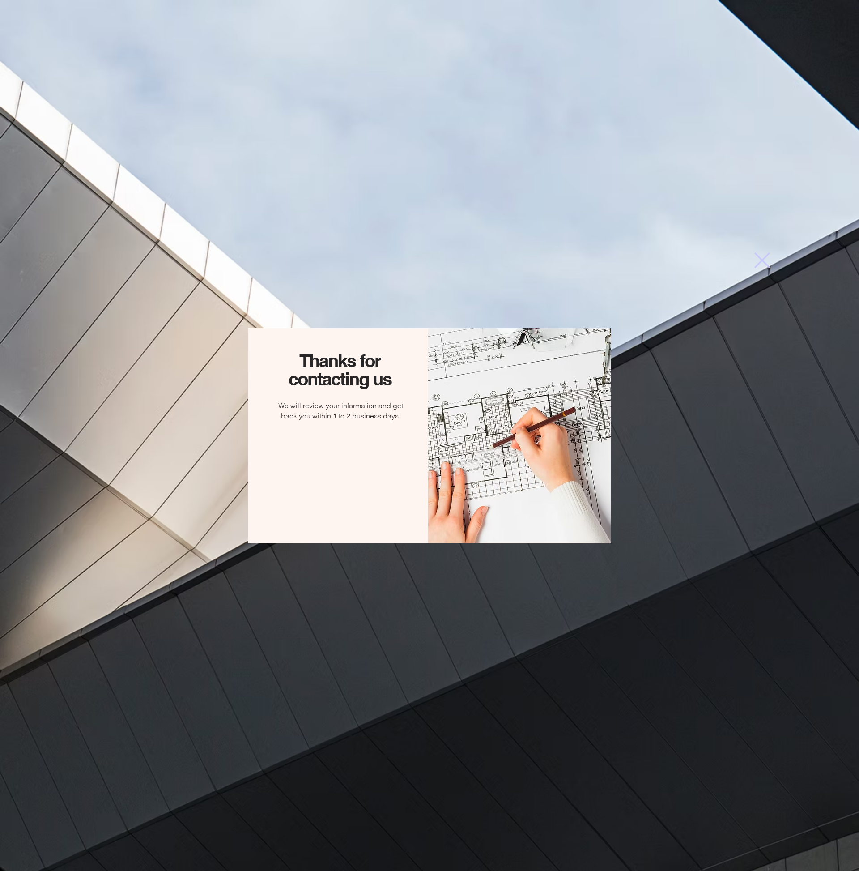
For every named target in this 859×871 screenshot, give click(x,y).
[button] (762, 260)
